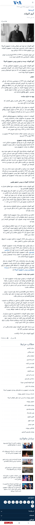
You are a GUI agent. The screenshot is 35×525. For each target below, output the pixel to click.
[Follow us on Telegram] (28, 502)
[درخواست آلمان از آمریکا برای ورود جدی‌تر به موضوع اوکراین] (27, 445)
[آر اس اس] (9, 502)
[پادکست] (5, 502)
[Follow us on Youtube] (20, 502)
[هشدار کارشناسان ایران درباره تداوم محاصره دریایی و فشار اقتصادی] (27, 462)
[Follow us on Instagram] (16, 502)
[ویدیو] (19, 523)
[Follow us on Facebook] (32, 502)
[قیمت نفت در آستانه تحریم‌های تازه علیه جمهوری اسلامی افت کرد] (27, 454)
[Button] (4, 21)
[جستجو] (28, 523)
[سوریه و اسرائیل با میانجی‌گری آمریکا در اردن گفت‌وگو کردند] (27, 470)
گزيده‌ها (31, 10)
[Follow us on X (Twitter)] (24, 502)
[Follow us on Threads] (13, 502)
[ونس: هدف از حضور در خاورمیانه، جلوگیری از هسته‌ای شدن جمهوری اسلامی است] (27, 478)
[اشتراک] (32, 506)
